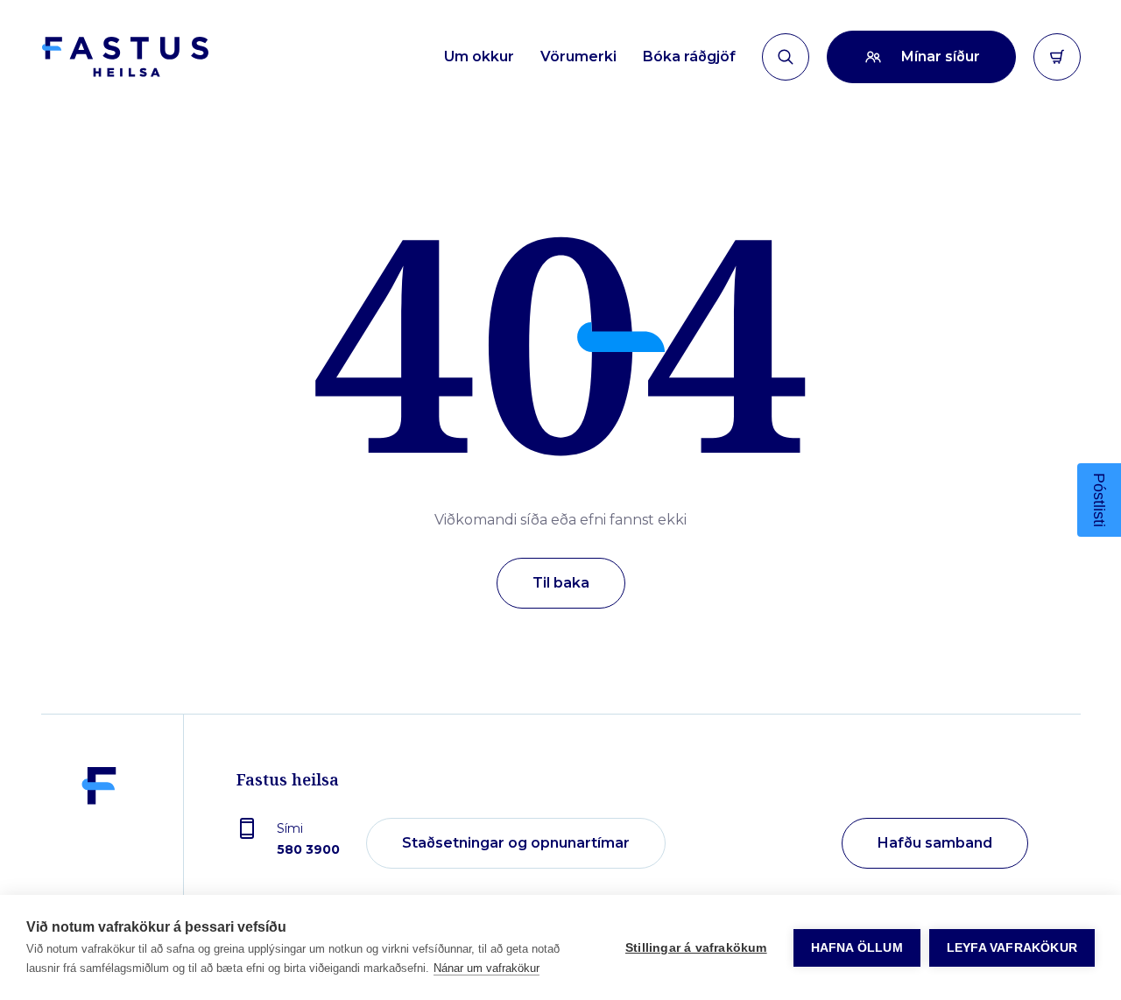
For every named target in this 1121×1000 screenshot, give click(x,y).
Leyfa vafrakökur (1012, 947)
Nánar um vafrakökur (486, 968)
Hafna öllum (857, 947)
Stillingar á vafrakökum (696, 947)
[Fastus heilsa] (99, 844)
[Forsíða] (124, 57)
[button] (1099, 500)
